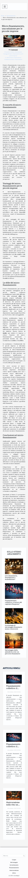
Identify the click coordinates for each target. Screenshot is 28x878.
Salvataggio (14, 862)
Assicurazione (14, 870)
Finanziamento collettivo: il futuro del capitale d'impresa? (13, 602)
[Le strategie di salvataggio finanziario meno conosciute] (14, 616)
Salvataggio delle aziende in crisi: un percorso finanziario (12, 652)
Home (3, 15)
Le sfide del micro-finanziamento (13, 57)
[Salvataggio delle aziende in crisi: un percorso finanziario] (14, 640)
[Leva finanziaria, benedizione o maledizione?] (14, 566)
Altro (14, 873)
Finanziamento (11, 15)
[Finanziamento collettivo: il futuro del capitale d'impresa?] (14, 591)
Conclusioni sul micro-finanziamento (13, 59)
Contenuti (14, 50)
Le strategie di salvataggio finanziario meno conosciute (13, 627)
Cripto (14, 859)
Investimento (14, 865)
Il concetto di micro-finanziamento (13, 52)
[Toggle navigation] (4, 6)
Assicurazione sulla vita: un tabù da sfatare (13, 804)
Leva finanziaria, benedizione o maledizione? (11, 577)
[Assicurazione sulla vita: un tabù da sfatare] (14, 795)
